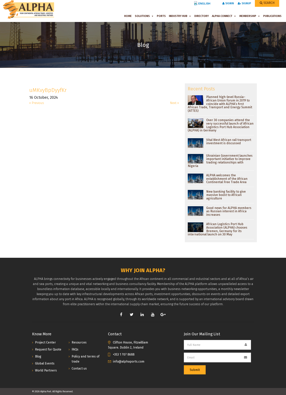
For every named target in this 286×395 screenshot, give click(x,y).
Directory (201, 16)
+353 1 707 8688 (123, 354)
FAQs (75, 349)
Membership (247, 16)
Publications (272, 16)
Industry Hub (178, 16)
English (204, 3)
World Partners (46, 370)
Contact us (79, 368)
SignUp (246, 3)
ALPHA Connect (222, 16)
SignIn (229, 3)
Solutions (142, 16)
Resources (79, 342)
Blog (38, 356)
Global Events (44, 363)
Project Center (45, 342)
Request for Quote (48, 349)
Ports (161, 16)
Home (128, 16)
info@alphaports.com (128, 361)
